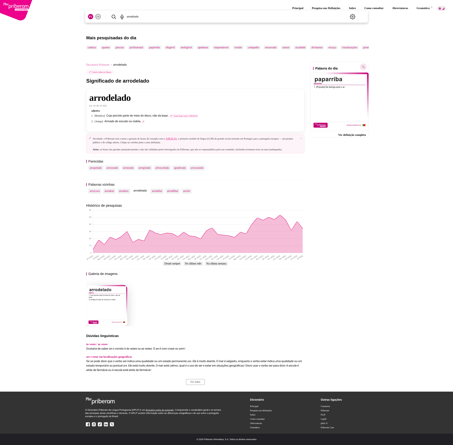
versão (238, 47)
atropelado (96, 167)
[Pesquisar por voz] (122, 17)
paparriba (154, 47)
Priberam (325, 410)
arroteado (128, 167)
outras (286, 47)
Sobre (352, 8)
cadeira (92, 47)
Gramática (423, 8)
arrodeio (123, 191)
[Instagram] (93, 426)
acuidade (301, 47)
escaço (332, 47)
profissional (136, 47)
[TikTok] (99, 426)
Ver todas (195, 382)
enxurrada (271, 47)
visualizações (349, 47)
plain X (324, 423)
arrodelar (157, 191)
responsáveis (221, 47)
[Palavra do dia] (363, 67)
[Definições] (353, 17)
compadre (253, 47)
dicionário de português (160, 410)
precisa (120, 47)
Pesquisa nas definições (261, 410)
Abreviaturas (400, 8)
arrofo (186, 191)
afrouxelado (162, 167)
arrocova (95, 191)
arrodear (109, 191)
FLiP (323, 414)
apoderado (180, 167)
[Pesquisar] (113, 17)
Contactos (325, 406)
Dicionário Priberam (97, 64)
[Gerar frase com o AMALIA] (143, 121)
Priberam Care (327, 427)
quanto (106, 47)
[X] (111, 426)
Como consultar (374, 8)
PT (90, 16)
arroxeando (197, 167)
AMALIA (171, 138)
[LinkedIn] (105, 426)
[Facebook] (87, 426)
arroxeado (112, 167)
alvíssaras (316, 47)
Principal (297, 8)
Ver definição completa (352, 134)
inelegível (186, 47)
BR (98, 16)
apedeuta (203, 47)
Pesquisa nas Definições (326, 8)
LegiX (323, 419)
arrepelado (145, 167)
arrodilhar (172, 191)
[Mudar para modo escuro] (441, 8)
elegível (170, 47)
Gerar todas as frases (101, 72)
